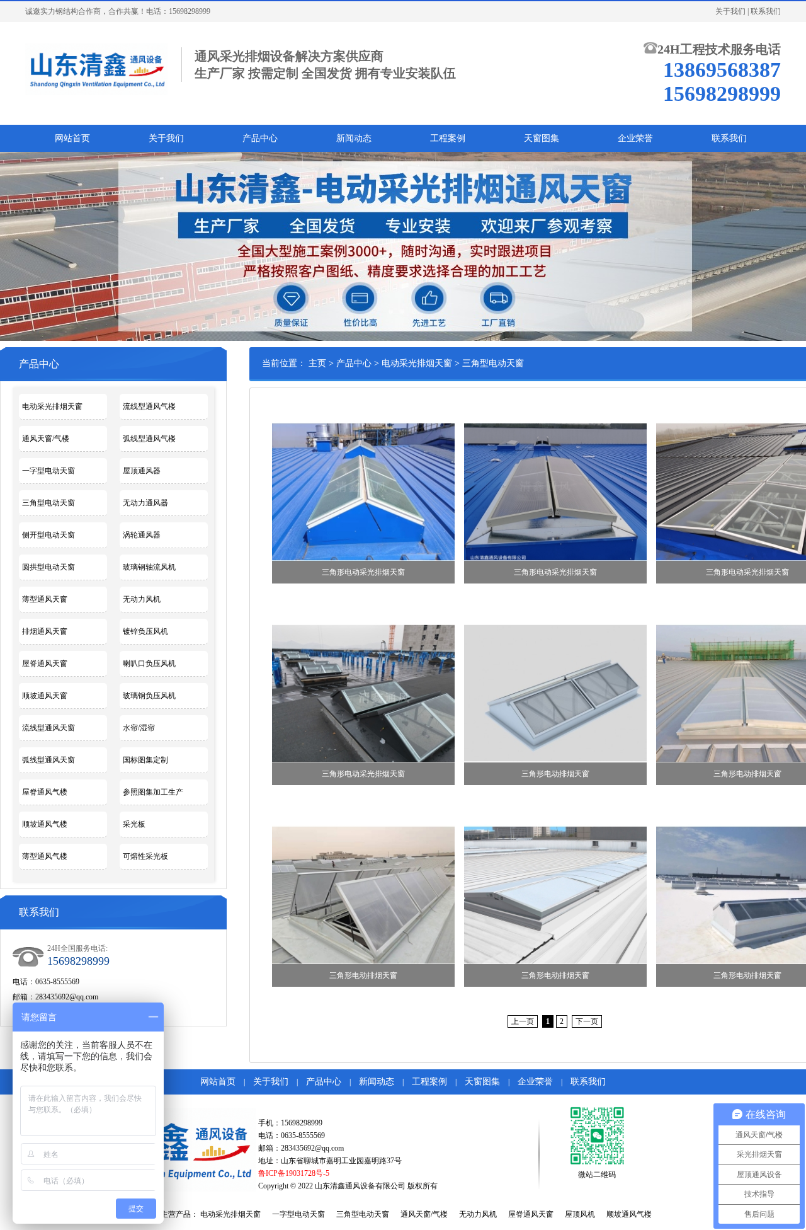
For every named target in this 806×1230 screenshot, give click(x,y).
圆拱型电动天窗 (48, 567)
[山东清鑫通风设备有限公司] (97, 68)
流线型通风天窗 (48, 727)
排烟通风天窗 (44, 631)
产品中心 (260, 138)
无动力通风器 (145, 502)
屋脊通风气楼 (44, 792)
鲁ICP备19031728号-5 (293, 1173)
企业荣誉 (635, 138)
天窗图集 (541, 138)
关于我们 (730, 11)
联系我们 (766, 11)
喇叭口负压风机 (149, 663)
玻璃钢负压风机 (149, 695)
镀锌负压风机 (145, 631)
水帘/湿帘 (139, 727)
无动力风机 (142, 599)
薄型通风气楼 (44, 856)
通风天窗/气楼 (45, 438)
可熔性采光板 (145, 856)
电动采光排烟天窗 (52, 406)
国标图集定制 (145, 760)
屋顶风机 (580, 1214)
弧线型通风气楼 (149, 438)
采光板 (134, 824)
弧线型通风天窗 (48, 760)
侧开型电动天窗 (48, 535)
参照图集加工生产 (153, 792)
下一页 (587, 1021)
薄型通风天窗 (44, 599)
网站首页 (72, 138)
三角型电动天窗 (48, 502)
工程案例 (447, 138)
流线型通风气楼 (149, 406)
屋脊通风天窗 (44, 663)
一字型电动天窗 (48, 470)
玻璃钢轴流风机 (149, 567)
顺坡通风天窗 (44, 695)
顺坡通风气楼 (44, 824)
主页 (317, 363)
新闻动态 (354, 138)
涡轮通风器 (142, 535)
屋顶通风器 (142, 470)
